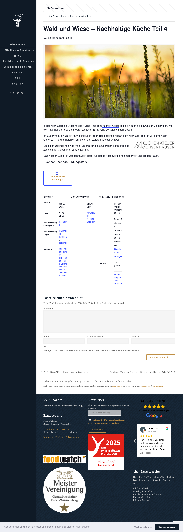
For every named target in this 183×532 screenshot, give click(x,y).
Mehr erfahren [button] (83, 527)
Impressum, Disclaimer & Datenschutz (61, 437)
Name (47, 336)
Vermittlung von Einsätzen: (56, 429)
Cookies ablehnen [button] (143, 527)
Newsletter (117, 386)
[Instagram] (21, 92)
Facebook (145, 386)
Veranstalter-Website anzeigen (91, 217)
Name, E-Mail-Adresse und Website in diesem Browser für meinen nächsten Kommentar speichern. (91, 350)
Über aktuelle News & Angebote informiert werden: (109, 407)
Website (135, 336)
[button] (173, 442)
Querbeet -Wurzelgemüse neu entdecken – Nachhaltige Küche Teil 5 (141, 372)
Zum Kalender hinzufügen (58, 178)
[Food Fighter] (18, 20)
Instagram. (158, 386)
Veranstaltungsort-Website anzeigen (118, 279)
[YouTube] (14, 92)
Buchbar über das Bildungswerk (65, 162)
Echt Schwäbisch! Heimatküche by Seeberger (67, 372)
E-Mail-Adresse (95, 336)
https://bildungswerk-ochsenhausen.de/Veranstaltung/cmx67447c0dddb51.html (63, 262)
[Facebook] (10, 92)
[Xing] (25, 92)
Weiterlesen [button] (145, 453)
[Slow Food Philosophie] (106, 469)
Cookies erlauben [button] (167, 527)
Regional (63, 236)
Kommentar (50, 308)
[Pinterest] (17, 92)
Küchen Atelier (110, 125)
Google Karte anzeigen (118, 252)
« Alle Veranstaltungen (55, 7)
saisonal (63, 242)
